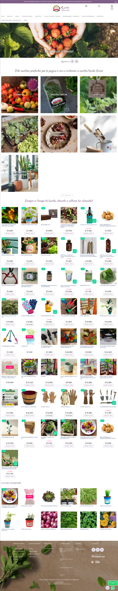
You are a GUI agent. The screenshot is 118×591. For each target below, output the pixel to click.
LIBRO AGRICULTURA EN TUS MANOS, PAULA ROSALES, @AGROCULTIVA (10, 468)
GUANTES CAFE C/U (45, 406)
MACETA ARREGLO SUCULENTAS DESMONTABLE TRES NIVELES (87, 347)
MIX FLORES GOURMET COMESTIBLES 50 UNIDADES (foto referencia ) (88, 438)
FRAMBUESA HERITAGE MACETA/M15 (29, 224)
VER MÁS (22, 101)
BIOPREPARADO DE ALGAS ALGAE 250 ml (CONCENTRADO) (49, 286)
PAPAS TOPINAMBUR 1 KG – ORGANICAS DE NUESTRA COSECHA (108, 225)
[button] (115, 2)
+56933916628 (82, 549)
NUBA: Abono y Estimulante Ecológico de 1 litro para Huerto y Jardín (107, 256)
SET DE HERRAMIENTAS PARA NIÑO (68, 315)
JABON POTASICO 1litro (85, 285)
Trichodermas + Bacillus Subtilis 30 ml (88, 224)
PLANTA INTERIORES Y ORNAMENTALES (11, 20)
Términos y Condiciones (34, 554)
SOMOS (25, 20)
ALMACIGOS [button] (38, 16)
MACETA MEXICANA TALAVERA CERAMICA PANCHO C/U (67, 347)
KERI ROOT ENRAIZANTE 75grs (8, 255)
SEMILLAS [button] (9, 16)
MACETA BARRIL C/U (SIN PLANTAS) (28, 406)
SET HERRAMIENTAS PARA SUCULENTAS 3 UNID (46, 347)
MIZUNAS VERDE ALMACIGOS (86, 506)
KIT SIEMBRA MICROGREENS (8, 406)
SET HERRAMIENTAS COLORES (8, 346)
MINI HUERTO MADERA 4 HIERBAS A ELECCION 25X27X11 (68, 438)
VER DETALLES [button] (10, 215)
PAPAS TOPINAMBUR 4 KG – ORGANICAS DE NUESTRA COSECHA (108, 438)
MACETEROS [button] (100, 16)
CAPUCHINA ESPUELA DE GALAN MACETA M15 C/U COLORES (9, 225)
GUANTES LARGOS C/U (85, 406)
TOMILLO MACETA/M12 (26, 529)
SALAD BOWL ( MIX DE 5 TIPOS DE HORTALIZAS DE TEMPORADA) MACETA (68, 226)
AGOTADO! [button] (29, 336)
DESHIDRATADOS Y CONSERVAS (71, 16)
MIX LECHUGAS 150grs (46, 255)
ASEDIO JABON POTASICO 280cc (48, 315)
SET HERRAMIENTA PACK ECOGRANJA (108, 406)
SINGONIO (43, 376)
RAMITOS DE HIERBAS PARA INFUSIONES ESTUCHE (27, 286)
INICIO (3, 16)
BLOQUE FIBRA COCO (45, 224)
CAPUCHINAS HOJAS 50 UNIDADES (107, 285)
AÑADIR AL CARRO (10, 233)
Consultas (15, 559)
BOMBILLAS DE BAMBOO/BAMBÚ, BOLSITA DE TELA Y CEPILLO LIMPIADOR (88, 256)
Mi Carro (31, 548)
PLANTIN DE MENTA (84, 529)
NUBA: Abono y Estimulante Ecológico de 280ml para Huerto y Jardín (68, 256)
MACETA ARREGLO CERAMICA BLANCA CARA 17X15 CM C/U (106, 377)
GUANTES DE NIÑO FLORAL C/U (28, 315)
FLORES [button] (17, 16)
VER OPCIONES (29, 324)
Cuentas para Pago (33, 551)
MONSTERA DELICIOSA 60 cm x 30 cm (108, 315)
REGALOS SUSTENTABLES (88, 16)
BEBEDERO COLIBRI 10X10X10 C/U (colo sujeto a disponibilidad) (9, 377)
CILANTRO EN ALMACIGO (66, 506)
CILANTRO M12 (24, 346)
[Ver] (29, 355)
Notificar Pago (32, 556)
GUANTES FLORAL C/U (65, 406)
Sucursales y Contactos (18, 556)
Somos (15, 554)
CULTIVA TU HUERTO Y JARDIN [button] (52, 16)
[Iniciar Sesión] (86, 6)
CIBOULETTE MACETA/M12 (105, 506)
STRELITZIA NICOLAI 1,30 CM (8, 437)
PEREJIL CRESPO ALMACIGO (66, 529)
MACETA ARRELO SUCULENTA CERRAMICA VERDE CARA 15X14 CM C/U (88, 378)
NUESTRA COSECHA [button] (27, 16)
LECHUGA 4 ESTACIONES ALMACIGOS (49, 506)
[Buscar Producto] (99, 6)
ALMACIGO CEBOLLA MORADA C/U (48, 529)
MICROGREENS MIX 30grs (26, 255)
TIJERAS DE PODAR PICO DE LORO (9, 285)
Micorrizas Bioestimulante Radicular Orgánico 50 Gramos (68, 286)
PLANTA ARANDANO (84, 315)
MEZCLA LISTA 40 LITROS (26, 506)
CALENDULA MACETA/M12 (105, 529)
